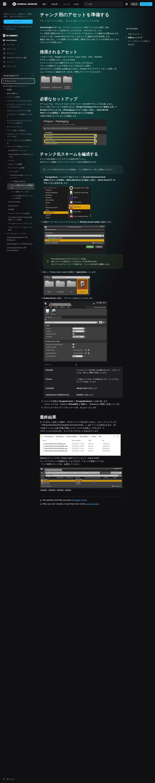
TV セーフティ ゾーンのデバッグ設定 (20, 228)
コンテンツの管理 (13, 97)
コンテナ (11, 160)
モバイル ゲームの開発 (16, 168)
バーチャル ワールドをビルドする (19, 101)
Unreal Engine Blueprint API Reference (17, 238)
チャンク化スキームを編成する (139, 41)
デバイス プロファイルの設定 (18, 213)
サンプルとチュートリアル (16, 233)
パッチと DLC (13, 171)
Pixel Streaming (14, 202)
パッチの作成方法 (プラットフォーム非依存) (22, 197)
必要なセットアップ (135, 37)
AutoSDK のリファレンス (17, 150)
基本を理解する (12, 93)
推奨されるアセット (135, 34)
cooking (43, 490)
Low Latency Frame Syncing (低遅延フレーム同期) (20, 218)
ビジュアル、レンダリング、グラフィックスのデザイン (19, 105)
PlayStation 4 (13, 206)
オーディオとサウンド (15, 127)
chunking (52, 490)
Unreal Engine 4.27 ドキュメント (15, 86)
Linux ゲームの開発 (15, 164)
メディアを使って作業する (16, 130)
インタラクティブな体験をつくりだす (19, 115)
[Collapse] (5, 146)
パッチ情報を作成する (18, 181)
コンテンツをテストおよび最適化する (19, 141)
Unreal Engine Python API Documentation (16, 249)
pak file (68, 490)
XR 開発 (11, 209)
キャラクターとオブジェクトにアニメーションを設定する (19, 122)
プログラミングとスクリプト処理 (19, 111)
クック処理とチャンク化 (19, 192)
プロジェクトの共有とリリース (18, 146)
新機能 (9, 90)
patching (60, 490)
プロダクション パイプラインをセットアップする (20, 135)
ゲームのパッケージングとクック (20, 223)
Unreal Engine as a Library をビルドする (20, 155)
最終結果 (131, 44)
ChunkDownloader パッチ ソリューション (21, 176)
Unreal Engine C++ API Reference (19, 244)
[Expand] (5, 89)
